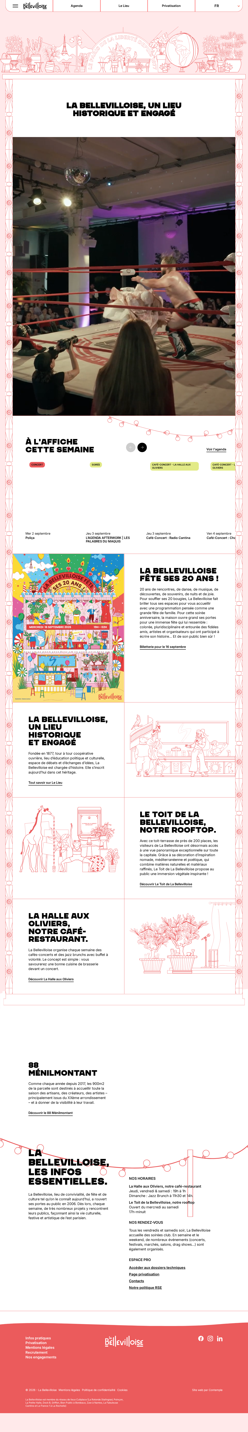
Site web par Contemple (207, 1390)
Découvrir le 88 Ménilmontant (50, 1113)
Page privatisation (144, 1274)
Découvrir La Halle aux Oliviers (51, 979)
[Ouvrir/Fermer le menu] (15, 6)
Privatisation (36, 1343)
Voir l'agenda (216, 449)
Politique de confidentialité (98, 1390)
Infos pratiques (38, 1338)
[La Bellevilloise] (35, 5)
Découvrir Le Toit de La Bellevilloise (166, 884)
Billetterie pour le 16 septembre (163, 647)
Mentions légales (40, 1347)
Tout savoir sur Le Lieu (45, 783)
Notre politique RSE (145, 1288)
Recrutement (36, 1352)
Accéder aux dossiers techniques (157, 1268)
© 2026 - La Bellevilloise (41, 1390)
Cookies (122, 1390)
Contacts (136, 1281)
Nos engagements (40, 1357)
